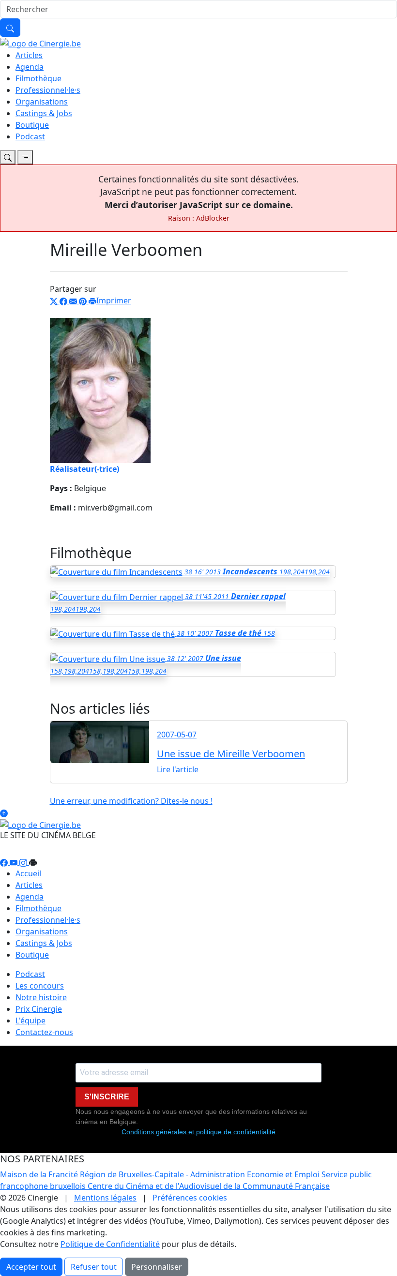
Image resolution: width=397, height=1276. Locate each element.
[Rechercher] (10, 27)
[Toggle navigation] (7, 157)
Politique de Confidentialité (110, 1244)
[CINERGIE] (40, 42)
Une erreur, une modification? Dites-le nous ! (131, 801)
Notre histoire (41, 997)
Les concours (39, 985)
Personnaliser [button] (156, 1266)
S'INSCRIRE (106, 1097)
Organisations (41, 101)
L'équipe (30, 1020)
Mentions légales (105, 1197)
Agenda (29, 66)
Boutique (32, 125)
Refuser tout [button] (94, 1266)
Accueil (28, 873)
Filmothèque (38, 78)
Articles (29, 55)
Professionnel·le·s (47, 90)
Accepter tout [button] (31, 1266)
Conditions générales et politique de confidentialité (198, 1132)
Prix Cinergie (38, 1009)
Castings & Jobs (43, 113)
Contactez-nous (44, 1032)
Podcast (30, 136)
